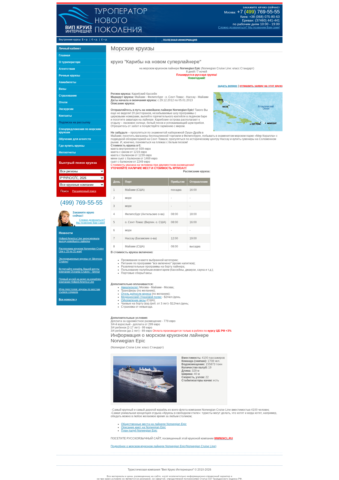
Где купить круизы (71, 145)
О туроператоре (69, 62)
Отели (63, 102)
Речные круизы (69, 75)
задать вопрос (228, 86)
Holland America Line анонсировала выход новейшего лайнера (79, 240)
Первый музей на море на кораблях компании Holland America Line (80, 280)
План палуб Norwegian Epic (139, 430)
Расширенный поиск (84, 191)
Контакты (65, 115)
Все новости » (68, 299)
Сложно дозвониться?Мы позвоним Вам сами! (90, 221)
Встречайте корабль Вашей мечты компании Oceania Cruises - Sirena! (79, 270)
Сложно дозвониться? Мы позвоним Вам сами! (249, 27)
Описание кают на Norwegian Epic (143, 427)
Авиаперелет (130, 287)
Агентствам (67, 68)
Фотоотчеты (67, 152)
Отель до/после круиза (136, 293)
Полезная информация (180, 40)
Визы (62, 89)
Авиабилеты (67, 82)
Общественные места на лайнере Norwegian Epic (154, 424)
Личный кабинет (70, 48)
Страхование (68, 95)
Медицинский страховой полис (141, 297)
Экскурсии (66, 109)
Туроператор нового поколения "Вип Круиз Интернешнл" (75, 20)
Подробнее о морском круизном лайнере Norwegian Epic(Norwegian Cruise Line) (163, 446)
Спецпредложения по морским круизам (80, 131)
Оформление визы (133, 300)
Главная (64, 55)
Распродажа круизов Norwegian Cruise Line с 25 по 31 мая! (81, 250)
